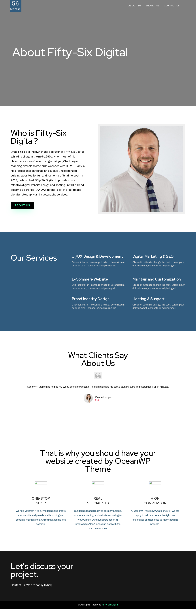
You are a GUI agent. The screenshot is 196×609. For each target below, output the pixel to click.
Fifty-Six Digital (110, 604)
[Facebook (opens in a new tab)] (185, 6)
